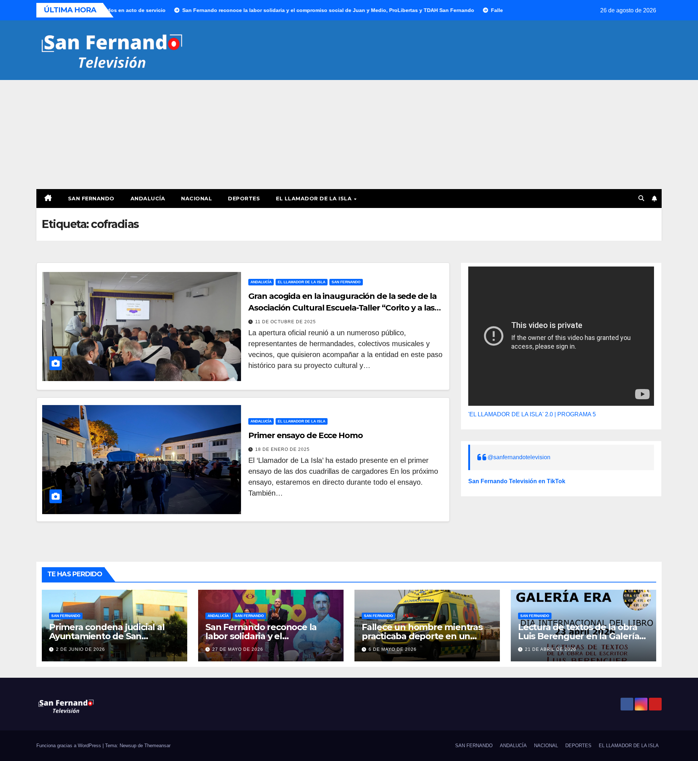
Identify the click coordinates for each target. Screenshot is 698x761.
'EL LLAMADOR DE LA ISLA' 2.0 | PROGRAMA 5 (532, 414)
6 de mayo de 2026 (393, 649)
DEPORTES (244, 198)
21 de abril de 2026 (550, 649)
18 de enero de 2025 (282, 449)
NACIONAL (196, 198)
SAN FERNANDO (91, 198)
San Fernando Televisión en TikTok (516, 481)
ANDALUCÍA (148, 198)
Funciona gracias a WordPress (69, 745)
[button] (641, 198)
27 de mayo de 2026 (237, 649)
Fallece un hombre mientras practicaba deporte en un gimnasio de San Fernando (422, 636)
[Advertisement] (349, 134)
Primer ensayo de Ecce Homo (305, 435)
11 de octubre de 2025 (285, 321)
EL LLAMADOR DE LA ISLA (314, 198)
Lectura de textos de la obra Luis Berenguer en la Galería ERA (578, 636)
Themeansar (157, 745)
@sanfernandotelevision (519, 457)
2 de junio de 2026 (80, 649)
